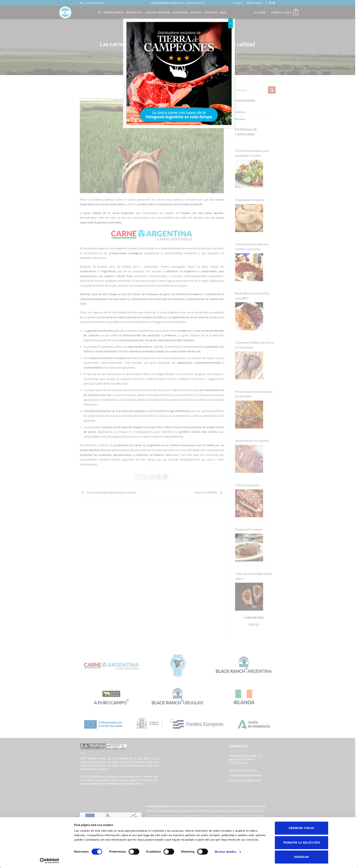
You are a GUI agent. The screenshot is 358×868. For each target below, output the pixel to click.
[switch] (134, 852)
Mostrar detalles (225, 851)
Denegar (301, 857)
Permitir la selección (301, 842)
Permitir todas (301, 828)
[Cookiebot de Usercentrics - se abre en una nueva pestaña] (49, 861)
